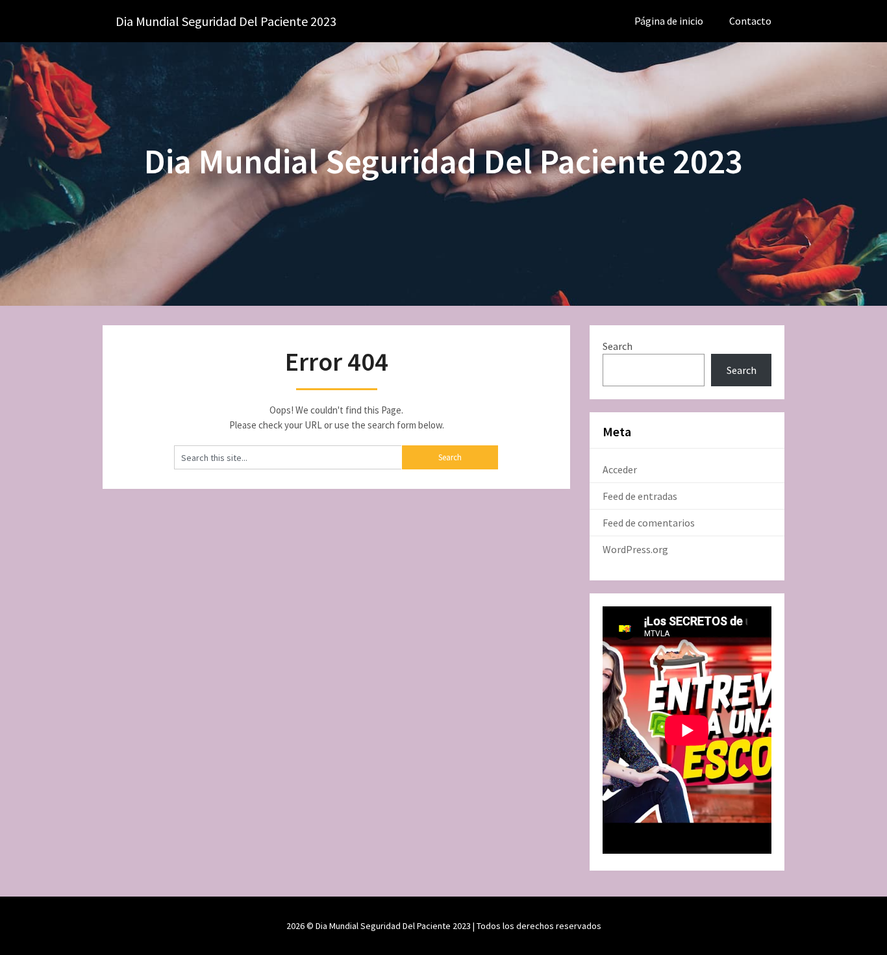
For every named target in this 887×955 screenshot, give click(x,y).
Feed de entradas (640, 496)
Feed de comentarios (649, 522)
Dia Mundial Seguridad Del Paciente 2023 (226, 21)
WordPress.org (635, 549)
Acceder (620, 469)
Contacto (750, 20)
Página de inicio (668, 20)
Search (617, 346)
